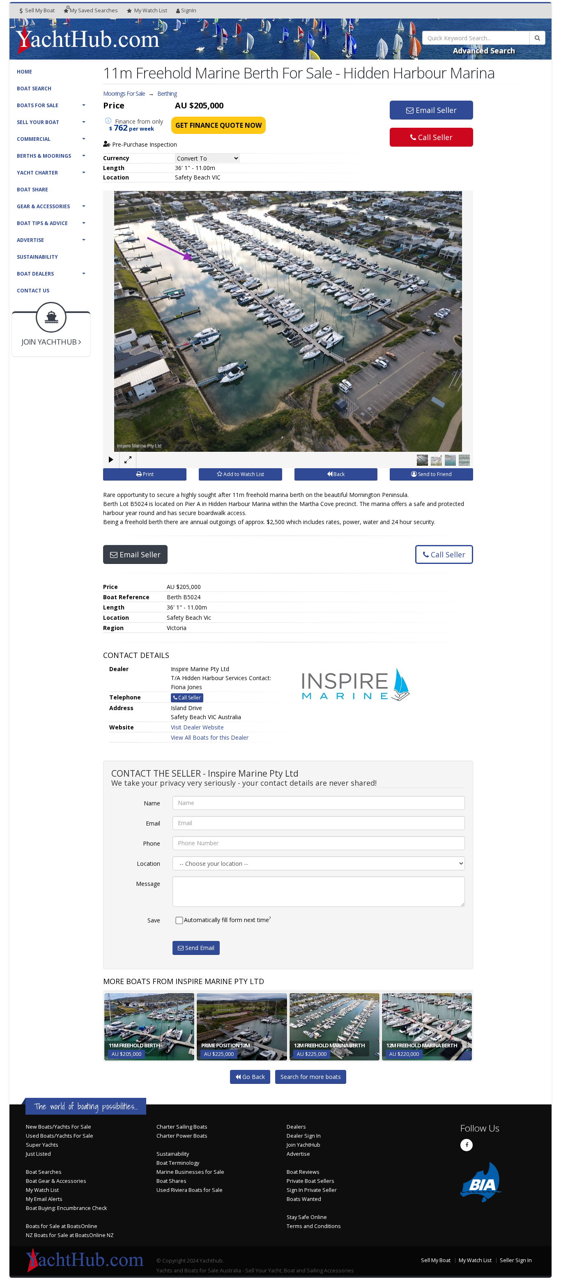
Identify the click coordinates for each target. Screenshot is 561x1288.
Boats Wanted (304, 1199)
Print (148, 474)
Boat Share (32, 189)
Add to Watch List (243, 474)
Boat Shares (171, 1181)
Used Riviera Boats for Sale (189, 1190)
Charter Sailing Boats (181, 1126)
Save (153, 920)
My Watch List (42, 1190)
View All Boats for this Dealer (209, 737)
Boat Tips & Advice (42, 223)
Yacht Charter (37, 172)
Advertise (30, 240)
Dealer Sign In (304, 1135)
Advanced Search (484, 50)
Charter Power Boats (181, 1135)
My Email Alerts (44, 1199)
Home (24, 71)
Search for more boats (310, 1077)
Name (152, 803)
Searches (94, 10)
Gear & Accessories (43, 206)
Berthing (167, 93)
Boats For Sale (37, 105)
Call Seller (434, 137)
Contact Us (33, 290)
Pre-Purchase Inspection (143, 144)
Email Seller (435, 110)
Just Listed (38, 1153)
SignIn (188, 10)
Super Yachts (42, 1144)
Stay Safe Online (307, 1217)
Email (153, 823)
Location (148, 863)
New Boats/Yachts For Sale (58, 1126)
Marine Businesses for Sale (190, 1171)
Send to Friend (434, 474)
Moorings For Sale (124, 93)
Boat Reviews (303, 1171)
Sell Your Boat (38, 122)
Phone (151, 843)
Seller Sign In (516, 1260)
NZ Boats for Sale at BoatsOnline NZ (70, 1235)
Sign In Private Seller (312, 1190)
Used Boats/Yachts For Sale (59, 1135)
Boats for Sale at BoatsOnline (61, 1226)
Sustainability (37, 256)
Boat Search (34, 88)
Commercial (34, 139)
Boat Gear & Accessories (56, 1181)
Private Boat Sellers (310, 1181)
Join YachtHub (303, 1144)
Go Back (253, 1077)
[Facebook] (466, 1145)
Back (338, 474)
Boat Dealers (35, 273)
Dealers (296, 1126)
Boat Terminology (177, 1162)
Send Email (199, 948)
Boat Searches (44, 1171)
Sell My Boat (39, 10)
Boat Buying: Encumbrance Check (66, 1208)
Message (148, 884)
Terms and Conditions (314, 1226)
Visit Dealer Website (197, 727)
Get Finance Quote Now (218, 125)
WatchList (150, 10)
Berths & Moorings (44, 155)
